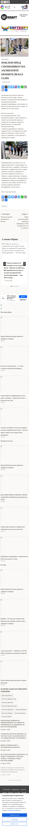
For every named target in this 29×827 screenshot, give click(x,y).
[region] (14, 810)
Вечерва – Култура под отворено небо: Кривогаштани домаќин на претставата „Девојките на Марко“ (13, 621)
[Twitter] (5, 2)
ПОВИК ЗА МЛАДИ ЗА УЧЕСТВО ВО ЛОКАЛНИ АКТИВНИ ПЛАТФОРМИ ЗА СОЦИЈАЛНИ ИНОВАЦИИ (13, 770)
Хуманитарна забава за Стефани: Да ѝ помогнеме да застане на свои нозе (13, 528)
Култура (3, 565)
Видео (5, 792)
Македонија (15, 789)
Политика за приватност (14, 810)
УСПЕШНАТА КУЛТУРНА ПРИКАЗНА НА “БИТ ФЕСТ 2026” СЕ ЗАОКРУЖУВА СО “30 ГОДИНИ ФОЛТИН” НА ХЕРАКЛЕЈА (13, 736)
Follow (24, 299)
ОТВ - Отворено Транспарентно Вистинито (11, 297)
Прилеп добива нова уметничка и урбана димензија (13, 681)
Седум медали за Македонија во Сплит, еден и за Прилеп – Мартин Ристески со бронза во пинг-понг (13, 398)
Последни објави (6, 312)
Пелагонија (5, 59)
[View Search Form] (26, 1)
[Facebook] (2, 2)
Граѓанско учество (7, 441)
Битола (4, 206)
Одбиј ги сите (14, 824)
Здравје (24, 792)
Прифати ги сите (14, 815)
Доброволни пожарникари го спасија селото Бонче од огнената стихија (14, 558)
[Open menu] (14, 7)
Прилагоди (14, 819)
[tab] (11, 286)
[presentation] (14, 251)
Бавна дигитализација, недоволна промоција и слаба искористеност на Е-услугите (22, 221)
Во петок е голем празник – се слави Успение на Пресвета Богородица (12, 367)
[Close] (27, 794)
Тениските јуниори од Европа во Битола (6, 218)
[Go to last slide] (4, 264)
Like (24, 296)
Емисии (10, 792)
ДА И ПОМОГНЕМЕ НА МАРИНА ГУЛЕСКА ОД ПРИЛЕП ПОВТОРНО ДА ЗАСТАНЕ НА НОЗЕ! (14, 497)
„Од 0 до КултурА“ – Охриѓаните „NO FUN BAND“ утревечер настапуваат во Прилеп (14, 652)
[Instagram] (8, 2)
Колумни (23, 789)
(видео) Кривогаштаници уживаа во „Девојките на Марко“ (12, 337)
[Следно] (24, 264)
